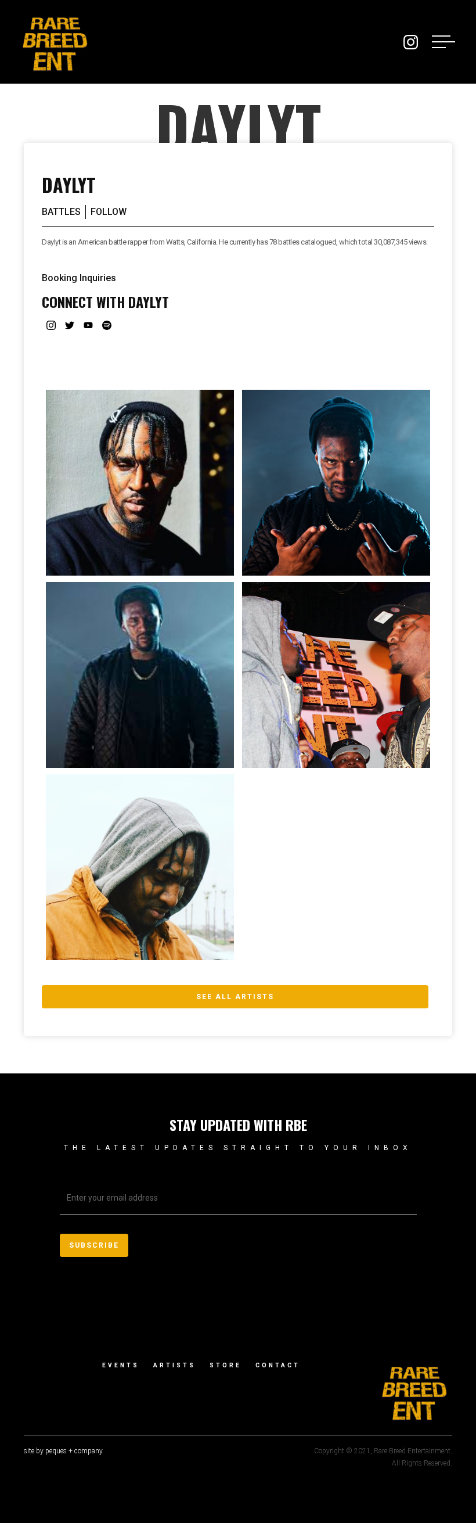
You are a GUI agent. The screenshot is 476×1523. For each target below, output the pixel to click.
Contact (277, 1365)
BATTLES (61, 211)
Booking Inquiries (79, 277)
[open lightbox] (140, 483)
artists (174, 1365)
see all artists (235, 997)
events (120, 1365)
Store (225, 1365)
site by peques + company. (64, 1451)
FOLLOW (109, 211)
